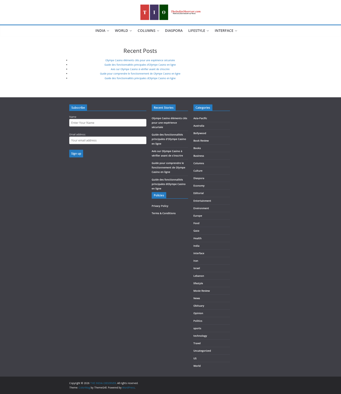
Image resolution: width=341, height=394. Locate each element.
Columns (146, 30)
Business (198, 155)
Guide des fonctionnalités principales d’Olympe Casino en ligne (140, 64)
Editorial (198, 193)
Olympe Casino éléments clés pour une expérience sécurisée (140, 60)
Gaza (196, 230)
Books (197, 148)
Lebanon (198, 275)
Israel (196, 268)
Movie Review (201, 290)
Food (196, 223)
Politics (197, 320)
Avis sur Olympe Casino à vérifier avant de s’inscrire (140, 69)
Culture (197, 170)
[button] (107, 31)
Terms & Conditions (164, 213)
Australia (198, 125)
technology (200, 335)
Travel (197, 343)
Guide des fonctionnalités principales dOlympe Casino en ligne (140, 78)
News (196, 298)
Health (197, 238)
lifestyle (196, 30)
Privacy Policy (160, 206)
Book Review (201, 140)
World (121, 30)
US (195, 358)
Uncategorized (202, 350)
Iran (195, 260)
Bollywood (199, 133)
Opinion (198, 313)
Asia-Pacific (200, 118)
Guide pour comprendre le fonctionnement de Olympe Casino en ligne (140, 73)
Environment (201, 208)
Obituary (198, 305)
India (100, 30)
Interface (224, 30)
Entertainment (202, 200)
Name (72, 116)
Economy (199, 185)
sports (197, 328)
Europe (197, 215)
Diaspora (174, 30)
